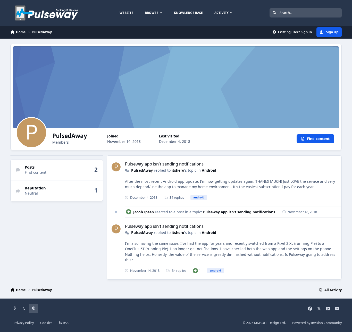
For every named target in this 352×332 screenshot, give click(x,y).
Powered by (317, 323)
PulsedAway (142, 170)
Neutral (31, 193)
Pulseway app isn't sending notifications (164, 164)
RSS (65, 323)
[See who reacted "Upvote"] (195, 270)
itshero (178, 170)
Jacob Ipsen (143, 211)
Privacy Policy (24, 323)
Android (209, 170)
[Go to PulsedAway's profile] (116, 166)
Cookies (46, 323)
